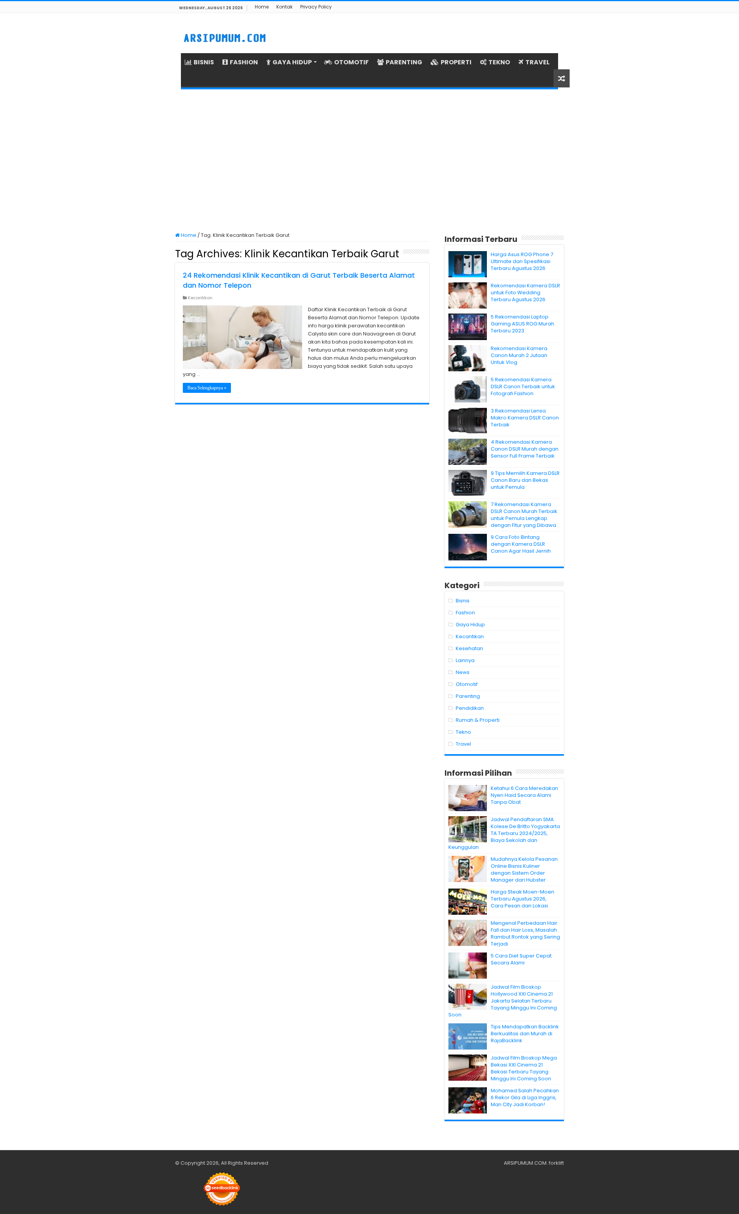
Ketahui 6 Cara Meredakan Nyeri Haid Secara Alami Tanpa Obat (524, 795)
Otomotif (467, 684)
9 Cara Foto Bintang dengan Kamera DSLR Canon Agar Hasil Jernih (521, 544)
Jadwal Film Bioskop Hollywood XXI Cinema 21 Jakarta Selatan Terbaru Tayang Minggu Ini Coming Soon (502, 1000)
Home (262, 6)
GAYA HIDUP (292, 62)
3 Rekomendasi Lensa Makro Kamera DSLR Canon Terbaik (525, 417)
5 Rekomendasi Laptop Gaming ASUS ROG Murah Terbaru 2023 (522, 323)
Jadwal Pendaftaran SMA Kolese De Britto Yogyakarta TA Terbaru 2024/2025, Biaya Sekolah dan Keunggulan (504, 833)
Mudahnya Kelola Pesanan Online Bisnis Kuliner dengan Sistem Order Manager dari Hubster (524, 869)
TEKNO (499, 62)
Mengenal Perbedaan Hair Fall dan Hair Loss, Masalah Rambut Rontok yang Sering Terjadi (525, 933)
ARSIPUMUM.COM (525, 1163)
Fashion (465, 612)
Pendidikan (470, 708)
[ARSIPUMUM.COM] (224, 37)
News (463, 672)
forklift (556, 1163)
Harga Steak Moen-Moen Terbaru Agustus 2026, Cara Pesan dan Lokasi (522, 898)
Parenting (468, 696)
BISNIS (204, 62)
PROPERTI (456, 62)
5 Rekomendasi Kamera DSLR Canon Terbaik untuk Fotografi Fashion (523, 386)
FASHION (244, 62)
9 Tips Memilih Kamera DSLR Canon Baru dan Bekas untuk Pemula (525, 480)
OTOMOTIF (351, 62)
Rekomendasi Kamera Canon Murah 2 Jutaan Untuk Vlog (519, 355)
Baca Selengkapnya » (206, 388)
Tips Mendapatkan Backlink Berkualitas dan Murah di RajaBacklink (525, 1033)
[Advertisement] (369, 161)
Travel (463, 744)
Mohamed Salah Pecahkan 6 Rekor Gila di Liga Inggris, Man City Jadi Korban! (525, 1097)
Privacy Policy (316, 6)
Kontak (284, 6)
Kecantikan (200, 298)
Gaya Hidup (470, 624)
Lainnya (465, 660)
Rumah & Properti (478, 720)
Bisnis (463, 600)
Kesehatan (469, 648)
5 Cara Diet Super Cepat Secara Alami (521, 959)
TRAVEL (537, 62)
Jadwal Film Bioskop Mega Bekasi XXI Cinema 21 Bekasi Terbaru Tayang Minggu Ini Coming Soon (524, 1068)
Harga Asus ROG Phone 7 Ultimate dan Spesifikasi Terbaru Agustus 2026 (522, 261)
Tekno (463, 732)
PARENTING (404, 62)
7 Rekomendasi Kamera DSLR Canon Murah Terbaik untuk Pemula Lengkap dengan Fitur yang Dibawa (524, 515)
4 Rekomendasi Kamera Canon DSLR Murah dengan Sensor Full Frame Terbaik (524, 448)
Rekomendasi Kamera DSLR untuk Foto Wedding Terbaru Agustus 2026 (525, 292)
